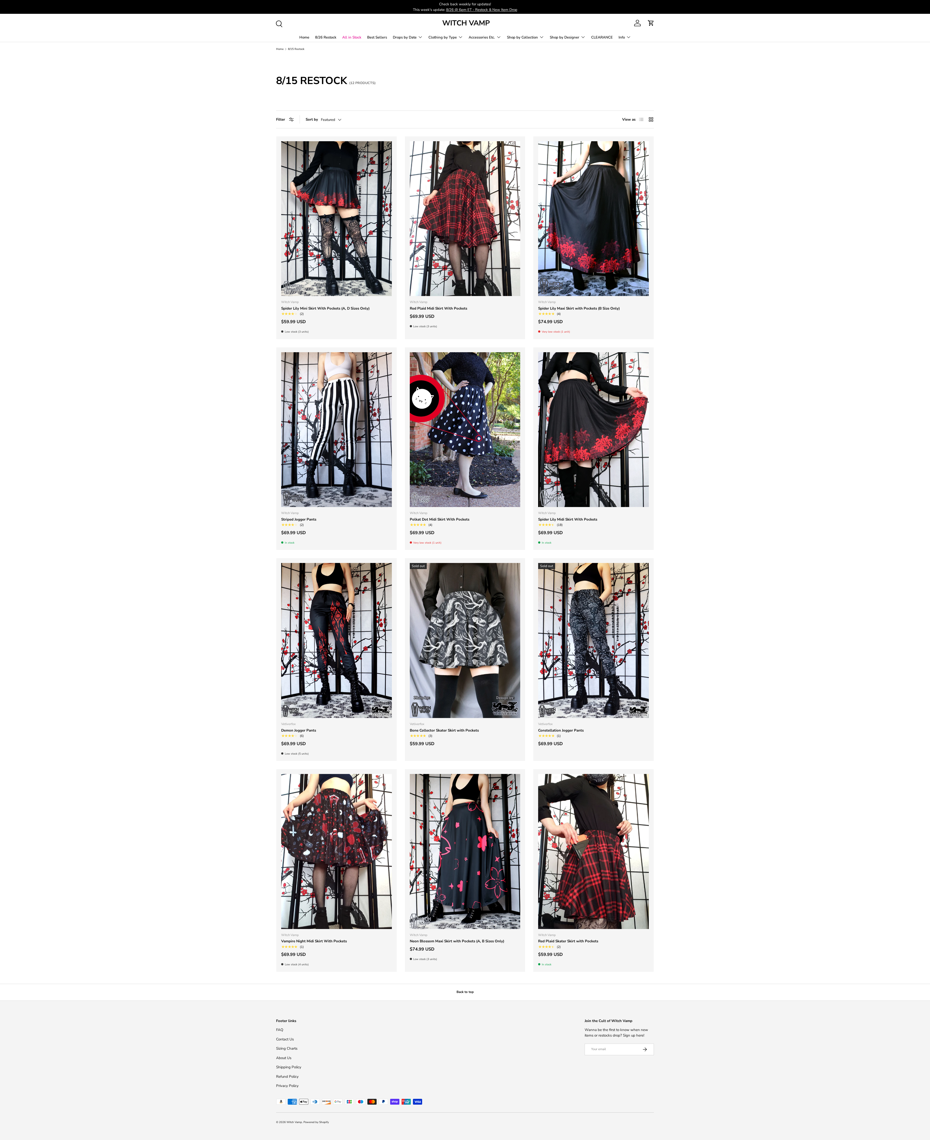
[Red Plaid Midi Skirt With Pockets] (465, 218)
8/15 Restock (296, 49)
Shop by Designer (564, 37)
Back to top (465, 992)
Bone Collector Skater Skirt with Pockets (444, 730)
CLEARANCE (602, 37)
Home (304, 37)
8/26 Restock (325, 37)
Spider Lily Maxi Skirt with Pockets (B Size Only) (579, 308)
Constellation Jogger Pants (561, 730)
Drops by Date (405, 37)
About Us (283, 1057)
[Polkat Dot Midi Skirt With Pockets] (465, 429)
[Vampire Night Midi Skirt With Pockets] (336, 851)
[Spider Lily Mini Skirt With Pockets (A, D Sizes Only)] (336, 218)
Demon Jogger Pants (298, 730)
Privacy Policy (287, 1085)
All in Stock (351, 37)
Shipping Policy (288, 1067)
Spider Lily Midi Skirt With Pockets (567, 519)
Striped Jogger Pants (298, 519)
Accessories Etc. (482, 37)
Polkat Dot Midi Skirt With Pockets (439, 519)
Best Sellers (377, 37)
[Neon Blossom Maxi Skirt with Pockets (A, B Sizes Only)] (465, 851)
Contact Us (285, 1039)
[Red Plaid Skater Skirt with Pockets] (593, 851)
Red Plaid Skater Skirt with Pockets (568, 941)
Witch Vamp (294, 1122)
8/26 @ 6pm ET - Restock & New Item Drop (481, 9)
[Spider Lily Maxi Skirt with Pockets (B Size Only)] (593, 218)
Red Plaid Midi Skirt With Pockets (438, 308)
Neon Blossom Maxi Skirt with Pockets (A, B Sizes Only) (457, 941)
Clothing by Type (442, 37)
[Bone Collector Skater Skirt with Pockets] (465, 640)
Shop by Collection (522, 37)
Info (622, 37)
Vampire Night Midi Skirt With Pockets (314, 941)
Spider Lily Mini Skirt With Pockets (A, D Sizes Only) (325, 308)
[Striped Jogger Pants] (336, 429)
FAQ (279, 1029)
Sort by (312, 119)
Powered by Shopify (316, 1122)
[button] (651, 23)
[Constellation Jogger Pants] (593, 640)
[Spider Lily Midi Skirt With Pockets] (593, 429)
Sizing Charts (286, 1048)
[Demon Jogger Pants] (336, 640)
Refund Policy (287, 1076)
